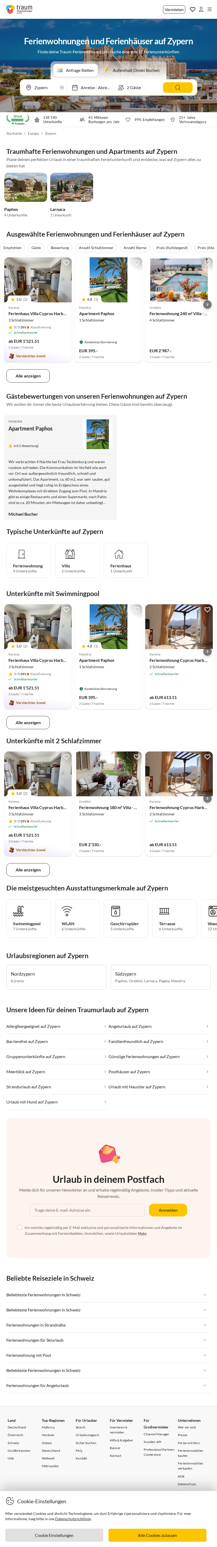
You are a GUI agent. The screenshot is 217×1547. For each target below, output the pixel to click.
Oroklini (136, 981)
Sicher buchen (86, 1443)
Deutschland (17, 1427)
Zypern (50, 133)
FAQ (79, 1451)
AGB (181, 1476)
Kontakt (81, 1458)
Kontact (115, 1456)
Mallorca (48, 1427)
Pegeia (164, 981)
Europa (33, 133)
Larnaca (57, 209)
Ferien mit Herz (189, 1443)
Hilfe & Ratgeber (121, 1440)
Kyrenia (17, 981)
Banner (115, 1448)
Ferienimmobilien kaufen (190, 1453)
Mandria (15, 421)
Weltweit (48, 1458)
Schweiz (13, 1443)
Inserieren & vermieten (118, 1429)
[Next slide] (207, 304)
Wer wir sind (187, 1427)
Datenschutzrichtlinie (73, 1518)
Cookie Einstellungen (54, 1535)
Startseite (14, 133)
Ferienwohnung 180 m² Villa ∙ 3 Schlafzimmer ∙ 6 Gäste (129, 807)
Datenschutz (187, 1484)
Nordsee (48, 1435)
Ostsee (47, 1443)
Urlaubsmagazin (87, 1435)
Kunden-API (152, 1442)
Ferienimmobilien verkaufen (190, 1465)
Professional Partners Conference (159, 1452)
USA (11, 1458)
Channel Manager (156, 1434)
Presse (182, 1435)
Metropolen (50, 1466)
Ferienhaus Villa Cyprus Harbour (39, 313)
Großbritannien (19, 1451)
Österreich (15, 1435)
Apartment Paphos (96, 313)
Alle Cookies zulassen (157, 1535)
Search (80, 1427)
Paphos (11, 209)
